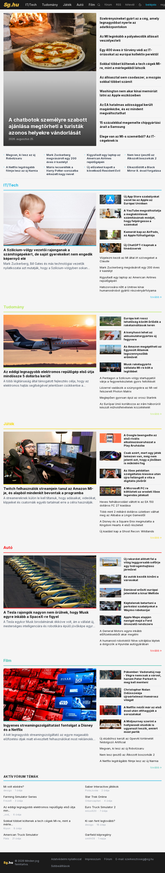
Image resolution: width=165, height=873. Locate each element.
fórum (108, 4)
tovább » (156, 297)
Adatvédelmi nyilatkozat (66, 859)
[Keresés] (98, 4)
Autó (80, 4)
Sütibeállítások (60, 866)
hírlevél (129, 4)
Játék (67, 4)
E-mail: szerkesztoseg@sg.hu (135, 859)
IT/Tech (31, 4)
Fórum (108, 859)
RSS (118, 4)
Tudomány (50, 4)
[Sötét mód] (140, 4)
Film (92, 4)
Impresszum (93, 859)
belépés (151, 4)
